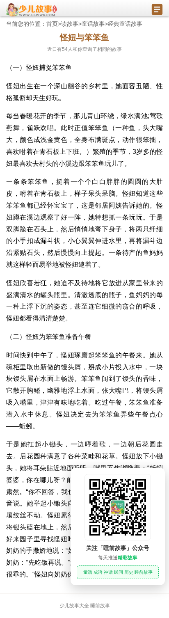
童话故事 (93, 24)
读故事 (69, 24)
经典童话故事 (125, 24)
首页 (52, 24)
